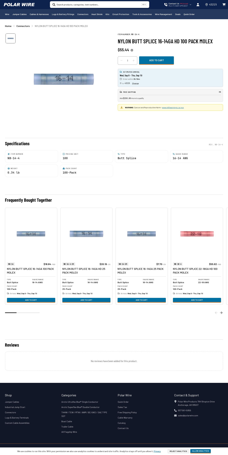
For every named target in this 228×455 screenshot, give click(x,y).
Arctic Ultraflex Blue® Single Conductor (79, 402)
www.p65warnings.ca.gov (173, 107)
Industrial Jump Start (15, 407)
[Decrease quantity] (121, 60)
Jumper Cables (19, 14)
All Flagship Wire (69, 432)
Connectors (82, 14)
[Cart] (223, 4)
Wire (7, 14)
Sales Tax (122, 407)
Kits (107, 14)
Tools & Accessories (142, 14)
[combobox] (98, 4)
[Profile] (197, 4)
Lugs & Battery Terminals (17, 417)
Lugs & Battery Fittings (63, 14)
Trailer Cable (67, 426)
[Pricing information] (132, 50)
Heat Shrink (97, 14)
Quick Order (189, 14)
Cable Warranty (125, 417)
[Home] (19, 5)
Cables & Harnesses (39, 14)
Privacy (157, 451)
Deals (178, 14)
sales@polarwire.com (188, 415)
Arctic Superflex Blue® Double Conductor (80, 407)
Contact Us (123, 428)
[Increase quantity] (133, 60)
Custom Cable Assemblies (17, 423)
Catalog (121, 423)
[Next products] (221, 313)
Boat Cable (66, 421)
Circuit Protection (120, 14)
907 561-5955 (184, 410)
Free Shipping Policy (127, 412)
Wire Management (163, 14)
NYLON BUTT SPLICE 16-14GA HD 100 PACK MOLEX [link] (61, 25)
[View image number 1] (11, 38)
